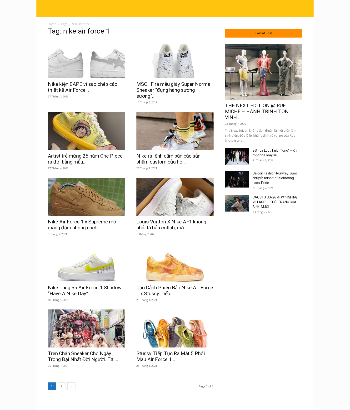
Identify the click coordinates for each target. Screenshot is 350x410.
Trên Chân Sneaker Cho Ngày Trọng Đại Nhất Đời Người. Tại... (83, 356)
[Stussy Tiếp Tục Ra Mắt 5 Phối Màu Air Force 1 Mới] (175, 328)
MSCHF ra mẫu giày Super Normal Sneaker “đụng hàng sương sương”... (174, 90)
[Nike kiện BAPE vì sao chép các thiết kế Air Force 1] (86, 59)
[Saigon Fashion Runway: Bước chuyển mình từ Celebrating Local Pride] (237, 179)
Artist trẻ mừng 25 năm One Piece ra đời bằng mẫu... (85, 159)
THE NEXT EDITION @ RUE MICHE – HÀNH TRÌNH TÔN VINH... (257, 111)
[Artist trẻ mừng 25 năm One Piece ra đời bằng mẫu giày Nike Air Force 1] (86, 131)
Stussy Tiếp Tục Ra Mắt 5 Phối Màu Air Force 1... (170, 356)
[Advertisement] (263, 295)
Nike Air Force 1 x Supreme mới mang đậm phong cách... (83, 225)
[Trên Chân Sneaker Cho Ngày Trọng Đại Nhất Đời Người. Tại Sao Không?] (86, 328)
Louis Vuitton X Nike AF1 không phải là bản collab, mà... (171, 225)
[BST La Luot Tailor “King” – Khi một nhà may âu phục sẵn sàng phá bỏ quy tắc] (237, 156)
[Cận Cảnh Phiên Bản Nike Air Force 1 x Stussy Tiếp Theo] (175, 263)
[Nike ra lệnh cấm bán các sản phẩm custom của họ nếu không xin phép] (175, 131)
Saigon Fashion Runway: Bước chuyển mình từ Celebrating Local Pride (275, 178)
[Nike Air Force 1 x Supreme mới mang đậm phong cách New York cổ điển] (86, 197)
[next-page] (71, 386)
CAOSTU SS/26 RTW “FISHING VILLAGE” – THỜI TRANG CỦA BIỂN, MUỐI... (275, 202)
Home (52, 24)
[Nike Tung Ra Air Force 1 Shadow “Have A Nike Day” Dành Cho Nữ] (86, 263)
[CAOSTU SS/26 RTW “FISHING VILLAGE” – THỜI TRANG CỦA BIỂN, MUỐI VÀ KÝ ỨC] (237, 203)
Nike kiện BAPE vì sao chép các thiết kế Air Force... (82, 87)
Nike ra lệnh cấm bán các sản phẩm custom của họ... (168, 159)
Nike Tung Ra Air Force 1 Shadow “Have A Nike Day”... (85, 290)
